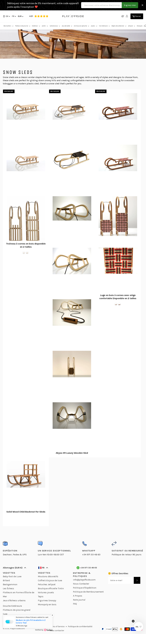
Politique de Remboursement (88, 591)
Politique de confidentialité (80, 626)
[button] (14, 16)
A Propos (77, 595)
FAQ (75, 603)
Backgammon (10, 584)
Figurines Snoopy (47, 600)
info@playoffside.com (84, 579)
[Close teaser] (133, 621)
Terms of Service (56, 626)
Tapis (40, 596)
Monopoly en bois (47, 604)
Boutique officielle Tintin (51, 588)
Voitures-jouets (46, 592)
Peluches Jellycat (46, 584)
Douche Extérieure (12, 606)
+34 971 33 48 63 (88, 567)
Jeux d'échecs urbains (14, 600)
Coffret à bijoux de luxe (50, 580)
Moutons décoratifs (48, 576)
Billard (6, 580)
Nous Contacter (81, 583)
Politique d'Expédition (84, 587)
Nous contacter (56, 630)
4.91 (31, 16)
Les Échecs (8, 588)
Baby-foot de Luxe (12, 576)
